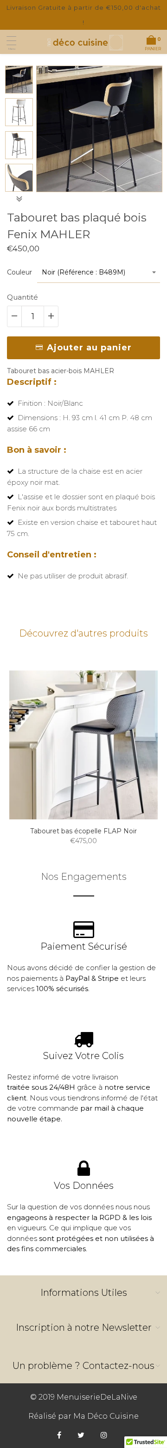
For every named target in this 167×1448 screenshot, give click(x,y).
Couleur (19, 272)
